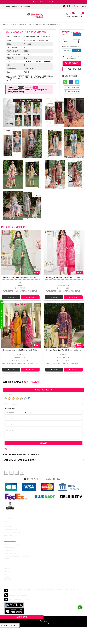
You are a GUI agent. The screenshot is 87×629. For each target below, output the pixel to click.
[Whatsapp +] (65, 82)
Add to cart (72, 63)
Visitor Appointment (11, 545)
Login (6, 524)
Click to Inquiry (72, 87)
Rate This (8, 395)
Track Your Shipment (11, 529)
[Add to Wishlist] (3, 232)
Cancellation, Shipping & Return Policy (16, 556)
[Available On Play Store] (64, 6)
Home (4, 24)
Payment (7, 559)
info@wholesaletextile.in (21, 600)
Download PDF (73, 92)
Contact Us (8, 571)
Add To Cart (31, 297)
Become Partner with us (12, 532)
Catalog (12, 297)
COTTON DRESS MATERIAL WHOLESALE (20, 24)
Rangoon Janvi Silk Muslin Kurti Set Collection (24, 350)
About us (7, 569)
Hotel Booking (8, 548)
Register (7, 521)
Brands (6, 577)
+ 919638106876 (11, 6)
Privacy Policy (8, 550)
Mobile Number (10, 408)
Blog (5, 574)
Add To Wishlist (11, 625)
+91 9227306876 (24, 6)
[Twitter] (77, 82)
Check (77, 50)
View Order (8, 527)
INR (83, 6)
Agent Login (8, 535)
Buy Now (43, 621)
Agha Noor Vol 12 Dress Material (46, 24)
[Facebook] (71, 82)
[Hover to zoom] (22, 112)
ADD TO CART (22, 617)
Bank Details (8, 580)
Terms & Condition (10, 553)
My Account (8, 518)
